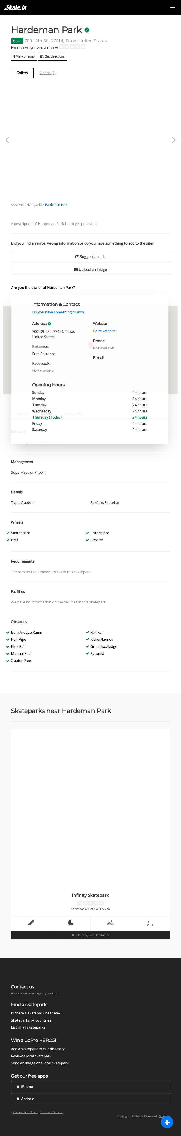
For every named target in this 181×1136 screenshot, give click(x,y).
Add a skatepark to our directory (38, 1048)
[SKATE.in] (15, 7)
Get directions (54, 56)
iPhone (26, 1086)
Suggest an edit (92, 256)
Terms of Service (51, 1112)
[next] (173, 140)
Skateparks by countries (31, 1020)
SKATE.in (17, 204)
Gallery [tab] (22, 72)
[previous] (7, 140)
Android (27, 1098)
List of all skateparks (28, 1027)
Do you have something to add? (58, 312)
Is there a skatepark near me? (35, 1013)
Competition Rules (25, 1112)
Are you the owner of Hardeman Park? (43, 287)
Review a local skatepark (31, 1056)
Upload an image (92, 269)
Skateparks (34, 204)
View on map (25, 56)
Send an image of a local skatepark (40, 1063)
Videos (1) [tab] (48, 72)
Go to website (104, 331)
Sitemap (164, 1116)
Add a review (47, 47)
